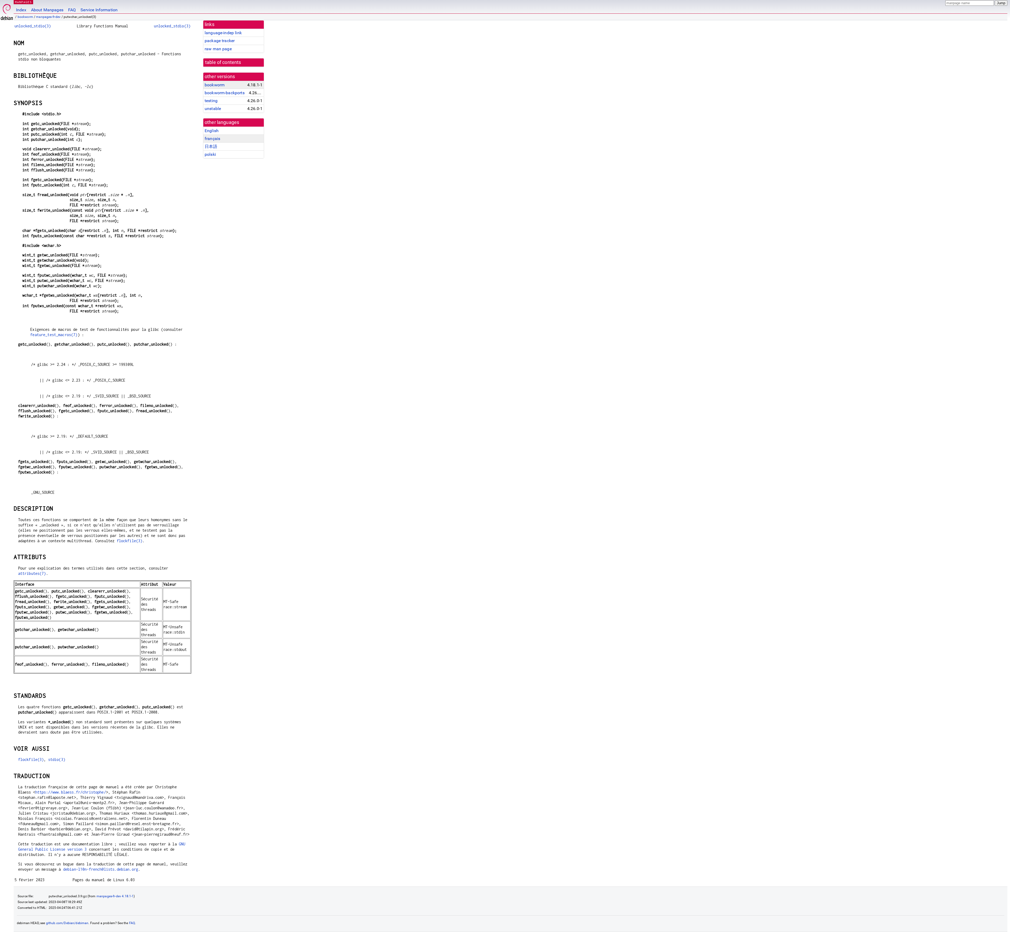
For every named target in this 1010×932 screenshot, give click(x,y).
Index (21, 9)
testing (211, 100)
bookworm (25, 17)
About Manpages (47, 9)
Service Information (99, 9)
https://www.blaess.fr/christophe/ (70, 792)
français (212, 138)
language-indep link (223, 32)
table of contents (223, 62)
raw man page (218, 48)
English (212, 130)
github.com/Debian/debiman (67, 923)
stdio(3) (56, 759)
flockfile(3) (130, 541)
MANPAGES (23, 2)
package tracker (220, 40)
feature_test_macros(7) (53, 334)
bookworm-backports (225, 92)
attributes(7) (32, 573)
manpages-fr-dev (48, 17)
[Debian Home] (6, 10)
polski (210, 154)
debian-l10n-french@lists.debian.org (100, 869)
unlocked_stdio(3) (32, 26)
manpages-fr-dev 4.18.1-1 (115, 896)
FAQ (72, 9)
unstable (213, 108)
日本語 (211, 146)
